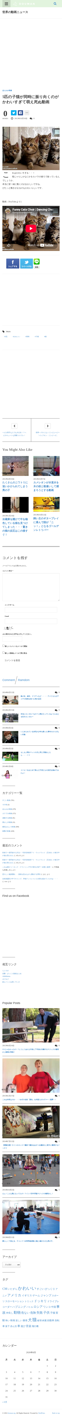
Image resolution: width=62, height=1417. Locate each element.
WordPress (41, 1413)
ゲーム (36, 1295)
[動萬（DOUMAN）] (24, 3)
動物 (17, 1312)
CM (4, 1288)
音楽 (28, 1326)
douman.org (11, 1413)
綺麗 (44, 1320)
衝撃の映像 (6, 831)
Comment (8, 680)
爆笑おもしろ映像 (8, 827)
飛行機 (35, 1326)
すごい (40, 1289)
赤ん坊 (13, 1326)
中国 (53, 1307)
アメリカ (14, 1295)
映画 (12, 1320)
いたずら (12, 1289)
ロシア (38, 1306)
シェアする (12, 263)
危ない (25, 1312)
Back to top (56, 1413)
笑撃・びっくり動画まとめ (11, 973)
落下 (7, 1326)
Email (7, 616)
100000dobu (6, 976)
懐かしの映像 (7, 822)
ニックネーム (9, 605)
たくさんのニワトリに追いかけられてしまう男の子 (15, 486)
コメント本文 (7, 571)
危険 (33, 1312)
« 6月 (4, 1402)
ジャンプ (46, 1295)
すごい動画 (6, 800)
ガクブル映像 (7, 813)
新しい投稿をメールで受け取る (16, 653)
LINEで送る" (37, 263)
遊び (23, 1326)
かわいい (17, 336)
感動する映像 (7, 818)
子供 (46, 1312)
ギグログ (5, 979)
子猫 (37, 336)
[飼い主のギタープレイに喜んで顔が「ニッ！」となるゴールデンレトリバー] (46, 504)
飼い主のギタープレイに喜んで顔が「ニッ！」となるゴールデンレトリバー (46, 524)
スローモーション (14, 1301)
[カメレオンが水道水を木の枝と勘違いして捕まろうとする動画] (46, 466)
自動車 (50, 1320)
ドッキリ (40, 1301)
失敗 (39, 1312)
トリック (29, 1301)
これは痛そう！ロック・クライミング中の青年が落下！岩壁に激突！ (27, 867)
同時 (27, 336)
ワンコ (47, 1306)
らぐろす (5, 971)
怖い (7, 1320)
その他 (4, 804)
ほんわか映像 (7, 90)
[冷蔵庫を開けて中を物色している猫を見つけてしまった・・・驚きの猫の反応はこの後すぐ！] (15, 505)
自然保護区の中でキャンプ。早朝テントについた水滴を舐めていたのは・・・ (30, 879)
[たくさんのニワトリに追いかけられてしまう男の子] (15, 466)
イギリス (27, 1295)
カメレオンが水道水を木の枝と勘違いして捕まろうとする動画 (46, 486)
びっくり (50, 1289)
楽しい (19, 1320)
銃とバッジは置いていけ (11, 982)
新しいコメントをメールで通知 (16, 646)
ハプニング (19, 1306)
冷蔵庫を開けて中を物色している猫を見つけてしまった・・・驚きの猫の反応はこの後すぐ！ (15, 527)
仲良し (9, 1313)
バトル (29, 1307)
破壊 (39, 1320)
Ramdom (24, 680)
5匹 (6, 336)
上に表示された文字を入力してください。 (17, 634)
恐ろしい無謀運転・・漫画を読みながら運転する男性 (21, 874)
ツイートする (26, 263)
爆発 (25, 1320)
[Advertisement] (31, 51)
